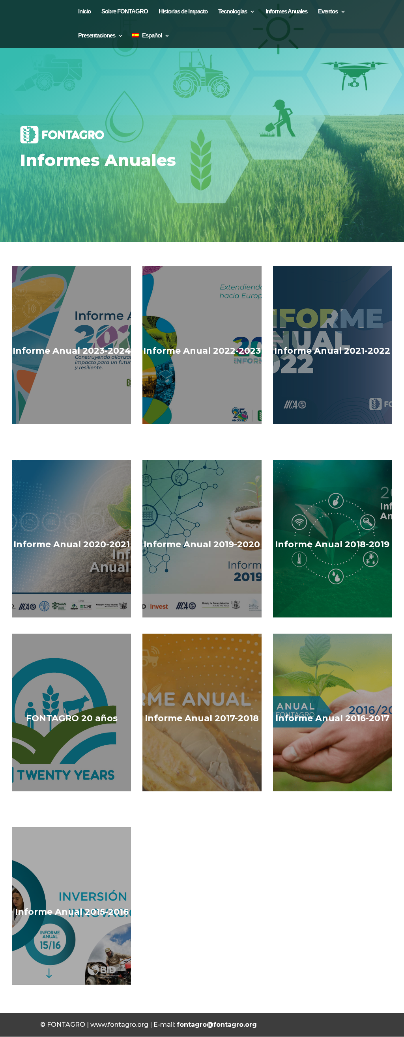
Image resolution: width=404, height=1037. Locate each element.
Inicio (84, 11)
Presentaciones (96, 35)
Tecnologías (232, 11)
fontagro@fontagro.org (217, 1024)
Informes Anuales (286, 11)
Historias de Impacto (183, 11)
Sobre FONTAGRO (124, 11)
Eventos (328, 11)
